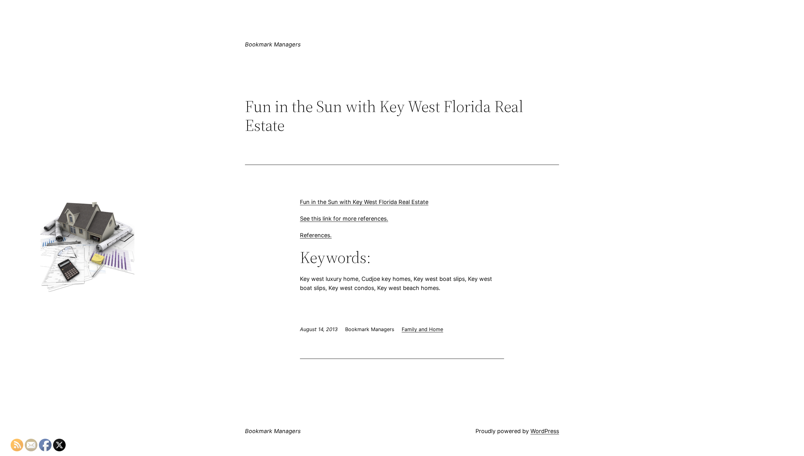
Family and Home (422, 329)
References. (316, 235)
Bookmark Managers (273, 44)
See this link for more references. (344, 218)
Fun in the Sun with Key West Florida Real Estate (364, 202)
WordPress (544, 431)
